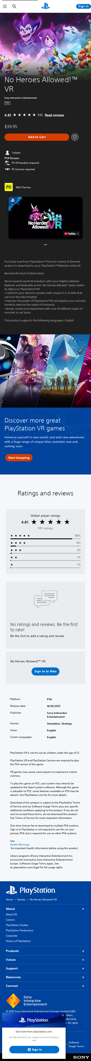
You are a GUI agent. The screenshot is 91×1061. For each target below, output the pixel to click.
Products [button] (12, 951)
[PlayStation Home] (45, 6)
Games (21, 899)
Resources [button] (13, 977)
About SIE (11, 914)
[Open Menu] (5, 6)
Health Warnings (19, 844)
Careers (10, 920)
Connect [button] (12, 986)
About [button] (10, 909)
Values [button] (11, 960)
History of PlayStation (18, 941)
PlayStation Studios (17, 925)
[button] (45, 218)
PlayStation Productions (19, 930)
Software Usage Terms (76, 1044)
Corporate (11, 935)
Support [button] (12, 968)
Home (9, 899)
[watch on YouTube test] (71, 233)
